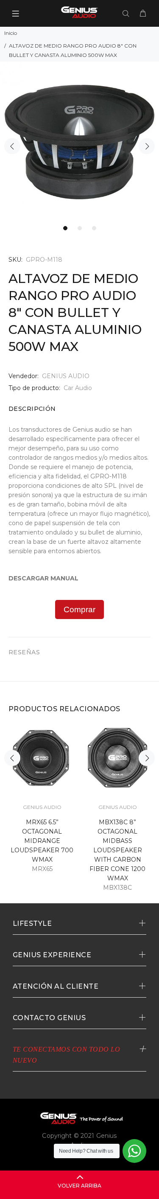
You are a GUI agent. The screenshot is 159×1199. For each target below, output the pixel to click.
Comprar (79, 609)
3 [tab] (94, 228)
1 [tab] (65, 228)
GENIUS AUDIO (65, 376)
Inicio (10, 33)
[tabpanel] (79, 141)
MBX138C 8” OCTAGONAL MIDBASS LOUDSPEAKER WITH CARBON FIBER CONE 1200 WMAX (117, 850)
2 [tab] (80, 228)
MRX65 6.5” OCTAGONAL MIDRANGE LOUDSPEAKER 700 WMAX (42, 840)
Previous (12, 146)
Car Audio (78, 388)
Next (147, 146)
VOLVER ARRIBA (79, 1185)
